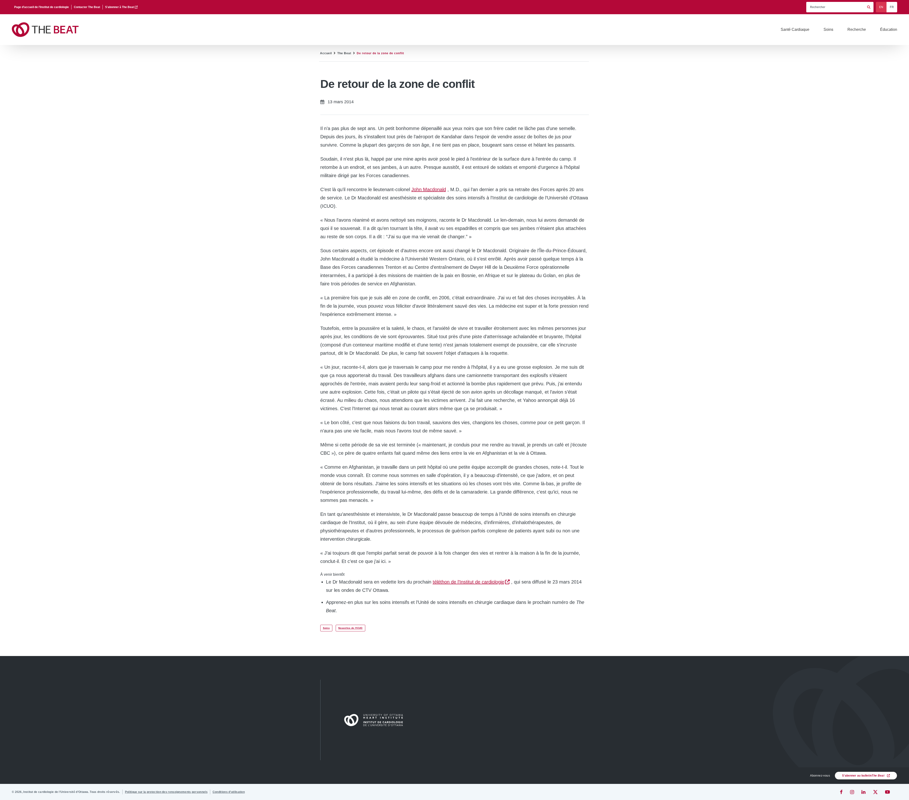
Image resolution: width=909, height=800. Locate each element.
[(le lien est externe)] (841, 792)
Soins (326, 628)
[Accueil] (375, 720)
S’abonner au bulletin (863, 775)
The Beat (344, 53)
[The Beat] (47, 29)
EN (881, 7)
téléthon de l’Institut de (468, 581)
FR (892, 7)
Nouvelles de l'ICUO (350, 628)
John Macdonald (428, 189)
